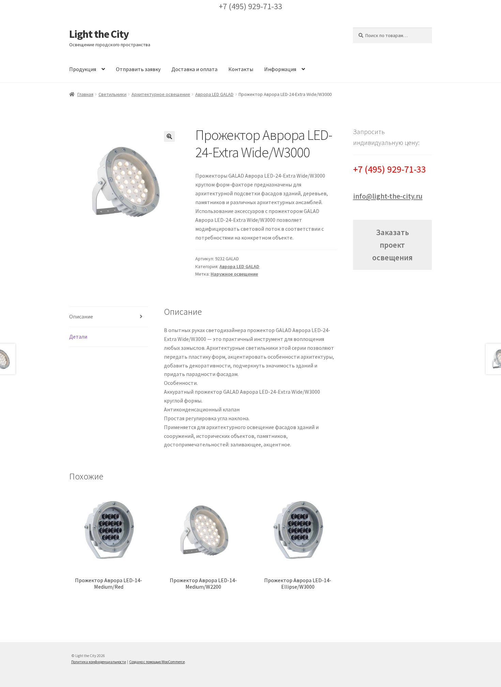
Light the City (99, 34)
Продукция (82, 69)
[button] (169, 136)
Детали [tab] (78, 336)
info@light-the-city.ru (388, 196)
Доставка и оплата (194, 69)
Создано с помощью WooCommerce (157, 661)
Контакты (240, 69)
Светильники (112, 94)
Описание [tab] (81, 316)
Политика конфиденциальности (98, 661)
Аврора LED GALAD (214, 94)
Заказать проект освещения (392, 244)
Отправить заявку (138, 69)
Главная (85, 94)
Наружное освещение (234, 274)
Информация (280, 69)
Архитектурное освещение (161, 94)
